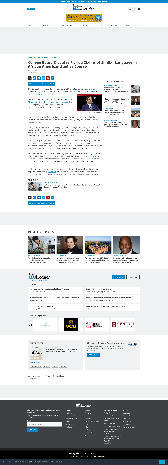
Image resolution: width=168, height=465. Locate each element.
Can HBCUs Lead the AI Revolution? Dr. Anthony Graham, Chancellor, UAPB (62, 350)
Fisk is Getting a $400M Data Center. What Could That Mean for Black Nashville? (115, 113)
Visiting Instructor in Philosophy (42, 306)
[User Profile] (130, 9)
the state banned (86, 91)
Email (29, 421)
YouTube (63, 366)
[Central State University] (71, 324)
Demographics (34, 57)
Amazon (46, 366)
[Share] (34, 78)
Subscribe (31, 9)
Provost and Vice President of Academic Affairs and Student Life (54, 298)
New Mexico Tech (36, 300)
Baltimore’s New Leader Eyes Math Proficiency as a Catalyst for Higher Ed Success (115, 124)
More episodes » (36, 362)
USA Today (40, 94)
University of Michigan (94, 309)
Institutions (108, 97)
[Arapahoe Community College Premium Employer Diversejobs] (97, 324)
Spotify (55, 366)
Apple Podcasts (36, 366)
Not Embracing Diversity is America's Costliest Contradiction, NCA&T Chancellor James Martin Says (72, 186)
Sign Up (32, 430)
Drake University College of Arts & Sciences (101, 292)
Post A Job (133, 277)
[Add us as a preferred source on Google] (52, 78)
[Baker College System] (45, 324)
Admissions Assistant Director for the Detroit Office (106, 306)
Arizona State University (38, 292)
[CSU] (123, 324)
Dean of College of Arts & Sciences (99, 289)
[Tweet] (43, 78)
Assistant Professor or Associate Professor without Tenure (108, 298)
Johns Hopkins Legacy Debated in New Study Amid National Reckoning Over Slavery (116, 101)
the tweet (52, 172)
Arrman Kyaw (32, 71)
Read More (93, 355)
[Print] (29, 78)
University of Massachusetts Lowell (42, 309)
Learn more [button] (58, 462)
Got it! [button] (162, 462)
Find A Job (119, 277)
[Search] (134, 9)
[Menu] (139, 9)
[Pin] (48, 78)
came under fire (65, 102)
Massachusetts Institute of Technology (100, 300)
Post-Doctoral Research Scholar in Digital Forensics (49, 289)
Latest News (108, 108)
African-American (52, 57)
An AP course (95, 156)
